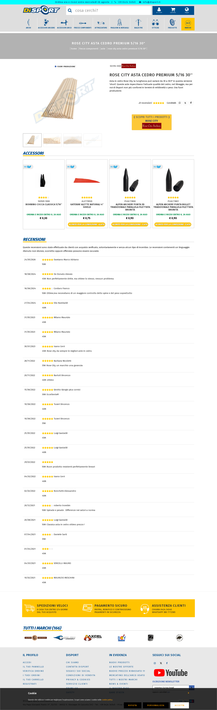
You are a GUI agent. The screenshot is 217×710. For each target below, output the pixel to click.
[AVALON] (41, 637)
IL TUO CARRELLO (33, 679)
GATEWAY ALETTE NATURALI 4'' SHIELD (86, 205)
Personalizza (155, 705)
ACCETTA (180, 705)
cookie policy (107, 700)
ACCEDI (27, 662)
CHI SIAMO (72, 662)
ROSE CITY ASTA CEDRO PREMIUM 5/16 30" (127, 48)
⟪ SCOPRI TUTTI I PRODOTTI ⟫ (152, 119)
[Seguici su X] (161, 663)
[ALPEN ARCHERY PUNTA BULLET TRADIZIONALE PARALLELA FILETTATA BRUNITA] (173, 180)
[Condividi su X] (185, 103)
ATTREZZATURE (101, 28)
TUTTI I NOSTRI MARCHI (123, 679)
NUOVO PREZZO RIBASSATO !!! (127, 671)
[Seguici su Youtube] (170, 672)
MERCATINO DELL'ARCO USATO (127, 675)
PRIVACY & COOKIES (78, 679)
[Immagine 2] (72, 140)
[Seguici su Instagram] (154, 663)
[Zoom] (65, 100)
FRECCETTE (172, 28)
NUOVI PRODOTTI (119, 662)
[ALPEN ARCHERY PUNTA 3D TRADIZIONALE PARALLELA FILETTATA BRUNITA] (130, 180)
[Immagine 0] (32, 140)
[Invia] (191, 687)
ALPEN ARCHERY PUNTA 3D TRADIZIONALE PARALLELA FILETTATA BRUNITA (130, 207)
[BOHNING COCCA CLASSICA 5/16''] (43, 180)
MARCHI (188, 28)
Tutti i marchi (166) (42, 628)
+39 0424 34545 (126, 2)
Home (74, 48)
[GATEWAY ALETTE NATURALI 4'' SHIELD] (87, 180)
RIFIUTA (132, 705)
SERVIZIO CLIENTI (77, 684)
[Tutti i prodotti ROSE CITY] (128, 66)
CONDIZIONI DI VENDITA (80, 675)
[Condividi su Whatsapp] (180, 103)
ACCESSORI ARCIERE (46, 28)
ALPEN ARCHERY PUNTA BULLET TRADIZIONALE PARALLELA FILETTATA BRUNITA (173, 207)
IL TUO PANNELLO (33, 667)
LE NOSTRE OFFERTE (121, 667)
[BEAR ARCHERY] (127, 637)
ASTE (103, 48)
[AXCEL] (70, 637)
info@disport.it (151, 2)
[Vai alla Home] (44, 10)
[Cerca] (70, 10)
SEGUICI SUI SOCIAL (78, 671)
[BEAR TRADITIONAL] (156, 637)
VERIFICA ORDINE (33, 671)
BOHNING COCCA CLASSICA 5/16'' (44, 204)
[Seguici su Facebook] (167, 663)
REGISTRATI (30, 684)
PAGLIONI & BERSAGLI (120, 28)
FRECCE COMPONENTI (82, 28)
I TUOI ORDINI (31, 675)
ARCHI (28, 28)
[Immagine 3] (93, 140)
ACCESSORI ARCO (64, 28)
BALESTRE (138, 28)
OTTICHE (155, 28)
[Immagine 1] (52, 140)
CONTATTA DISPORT (77, 667)
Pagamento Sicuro (110, 606)
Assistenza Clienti (169, 606)
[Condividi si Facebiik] (191, 103)
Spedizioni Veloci (52, 606)
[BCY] (98, 637)
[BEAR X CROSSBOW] (185, 637)
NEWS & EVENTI (118, 684)
